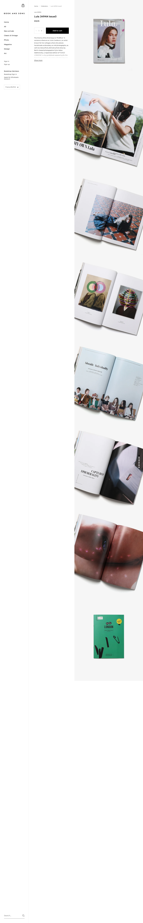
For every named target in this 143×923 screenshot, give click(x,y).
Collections (44, 6)
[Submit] (23, 915)
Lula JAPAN (37, 12)
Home (36, 6)
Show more (38, 60)
